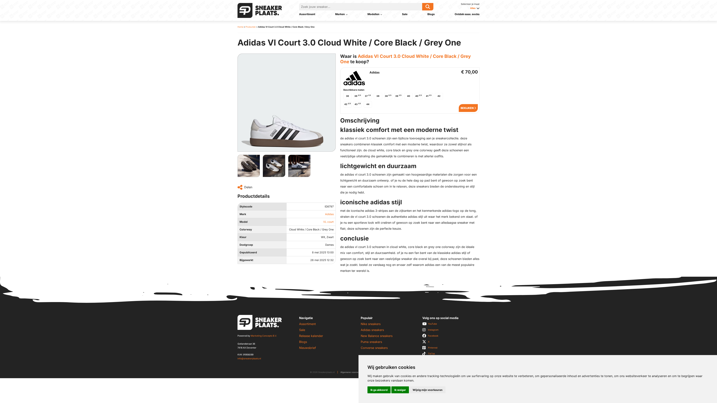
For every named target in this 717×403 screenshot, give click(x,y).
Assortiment (307, 14)
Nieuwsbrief (307, 348)
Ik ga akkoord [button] (379, 389)
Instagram (433, 329)
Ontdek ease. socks (467, 14)
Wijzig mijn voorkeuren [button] (428, 389)
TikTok (431, 353)
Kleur (243, 237)
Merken (340, 14)
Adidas (329, 214)
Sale (404, 14)
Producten (251, 27)
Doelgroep (246, 244)
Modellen (373, 14)
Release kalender (311, 336)
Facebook (433, 335)
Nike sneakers (371, 324)
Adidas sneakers (372, 330)
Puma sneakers (371, 342)
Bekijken (467, 108)
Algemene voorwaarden (353, 372)
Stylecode (246, 206)
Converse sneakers (374, 348)
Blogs (431, 14)
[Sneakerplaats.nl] (260, 10)
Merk (243, 214)
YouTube (432, 323)
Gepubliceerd (248, 252)
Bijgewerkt (246, 260)
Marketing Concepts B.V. (264, 335)
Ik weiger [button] (400, 389)
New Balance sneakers (376, 336)
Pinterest (432, 347)
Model (244, 221)
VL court (328, 221)
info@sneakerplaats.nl (249, 358)
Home (240, 27)
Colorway (246, 229)
